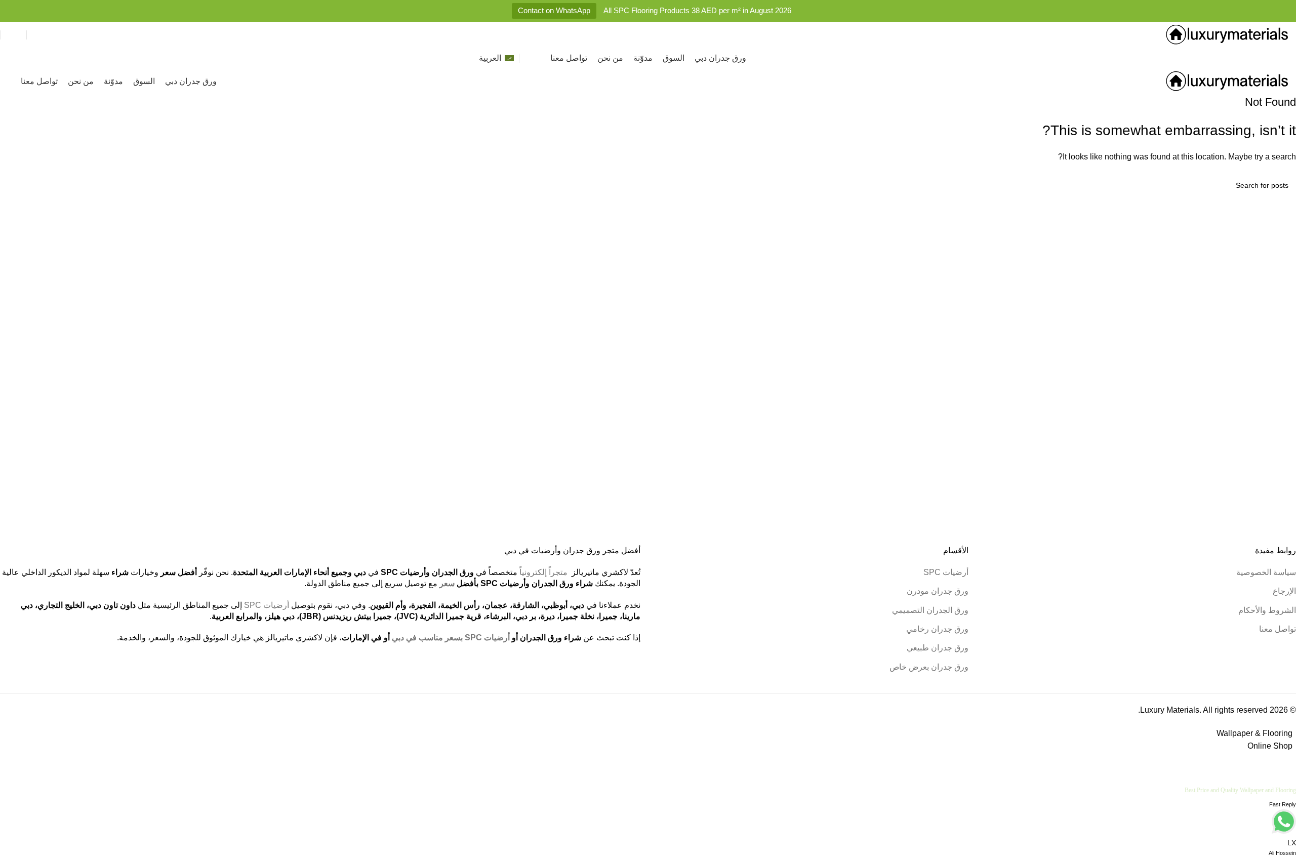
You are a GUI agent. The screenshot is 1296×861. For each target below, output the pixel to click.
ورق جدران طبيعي (937, 647)
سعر (447, 583)
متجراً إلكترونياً (543, 572)
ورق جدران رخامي (937, 629)
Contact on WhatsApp (554, 10)
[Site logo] (1227, 34)
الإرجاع (1284, 591)
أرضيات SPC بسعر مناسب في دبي (451, 637)
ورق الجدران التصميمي (930, 610)
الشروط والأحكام (1267, 610)
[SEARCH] (11, 185)
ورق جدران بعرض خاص (928, 667)
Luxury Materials (1169, 710)
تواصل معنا (1277, 629)
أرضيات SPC (945, 572)
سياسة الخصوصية (1266, 572)
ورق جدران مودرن (937, 591)
